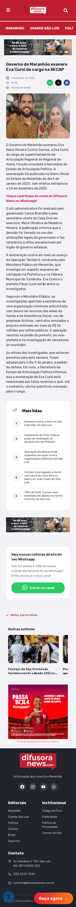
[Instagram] (33, 787)
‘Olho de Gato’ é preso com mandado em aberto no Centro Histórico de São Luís (43, 496)
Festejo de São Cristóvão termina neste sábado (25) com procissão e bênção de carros (33, 671)
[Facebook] (22, 787)
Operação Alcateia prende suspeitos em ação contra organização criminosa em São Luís (43, 457)
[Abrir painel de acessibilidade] (9, 897)
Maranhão (15, 28)
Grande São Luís (44, 28)
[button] (50, 83)
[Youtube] (43, 787)
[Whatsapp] (54, 787)
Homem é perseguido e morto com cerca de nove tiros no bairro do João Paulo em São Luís (42, 477)
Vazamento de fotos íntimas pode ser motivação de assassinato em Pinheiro (42, 438)
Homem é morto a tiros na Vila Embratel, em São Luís (43, 423)
